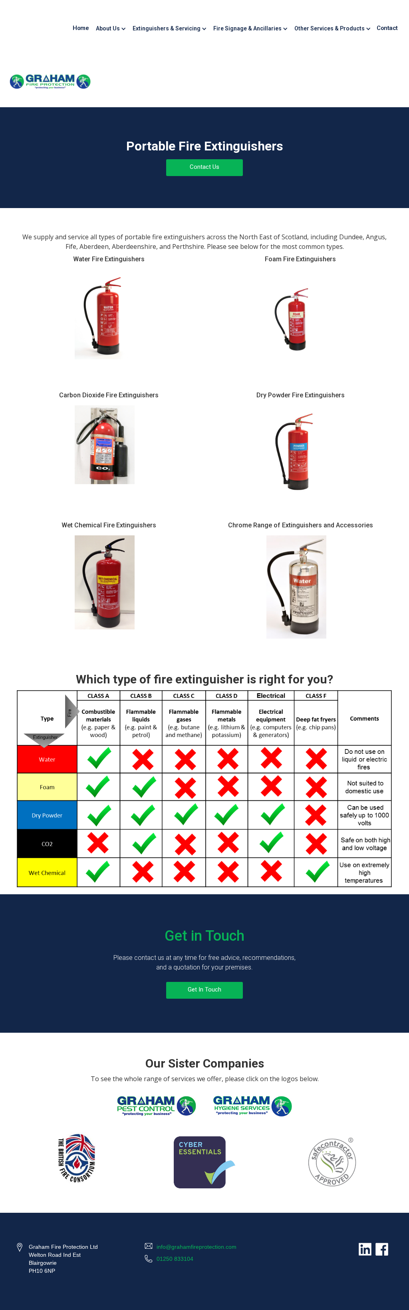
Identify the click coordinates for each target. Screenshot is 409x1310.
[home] (50, 81)
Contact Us (204, 166)
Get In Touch (204, 989)
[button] (110, 28)
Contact (387, 28)
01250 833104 (175, 1259)
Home (81, 28)
